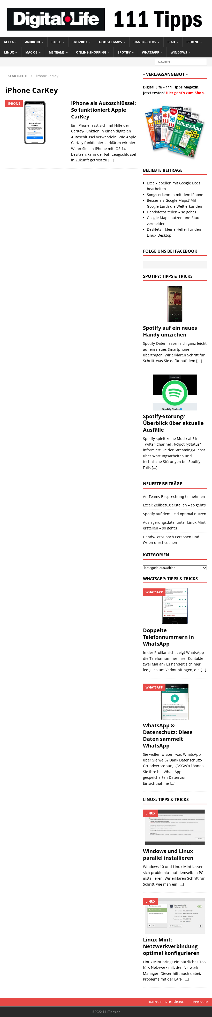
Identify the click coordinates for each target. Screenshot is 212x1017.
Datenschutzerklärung (166, 1002)
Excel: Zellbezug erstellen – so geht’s (174, 505)
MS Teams (57, 52)
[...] (199, 360)
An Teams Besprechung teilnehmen (174, 496)
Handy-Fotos (144, 42)
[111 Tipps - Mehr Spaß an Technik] (106, 34)
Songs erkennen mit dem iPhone (175, 194)
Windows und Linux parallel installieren (168, 854)
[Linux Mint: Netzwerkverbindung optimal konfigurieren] (175, 916)
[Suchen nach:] (181, 61)
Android (32, 42)
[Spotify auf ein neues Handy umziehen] (175, 304)
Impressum (200, 1002)
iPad (171, 42)
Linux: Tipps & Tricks (166, 799)
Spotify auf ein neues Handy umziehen (170, 331)
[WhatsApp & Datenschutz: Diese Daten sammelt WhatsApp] (175, 702)
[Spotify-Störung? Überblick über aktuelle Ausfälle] (175, 392)
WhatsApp (150, 52)
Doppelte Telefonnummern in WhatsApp (168, 637)
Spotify (124, 52)
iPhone (192, 42)
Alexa (9, 42)
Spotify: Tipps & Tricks (168, 276)
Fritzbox (80, 42)
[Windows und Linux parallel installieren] (175, 828)
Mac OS (31, 52)
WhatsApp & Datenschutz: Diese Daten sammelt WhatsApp (168, 735)
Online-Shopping (91, 52)
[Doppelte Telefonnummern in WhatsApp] (175, 606)
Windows (179, 52)
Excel (56, 42)
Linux (9, 52)
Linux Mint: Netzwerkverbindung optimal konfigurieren (171, 946)
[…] (111, 160)
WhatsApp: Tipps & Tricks (170, 578)
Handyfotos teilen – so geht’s (171, 212)
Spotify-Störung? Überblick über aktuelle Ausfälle (173, 423)
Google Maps (110, 42)
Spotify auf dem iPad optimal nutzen (174, 513)
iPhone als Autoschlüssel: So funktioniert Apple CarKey (103, 110)
